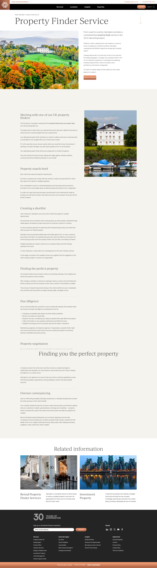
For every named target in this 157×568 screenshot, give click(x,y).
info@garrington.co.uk (131, 2)
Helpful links (116, 537)
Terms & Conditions (118, 550)
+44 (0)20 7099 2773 (148, 2)
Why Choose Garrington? (66, 548)
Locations (73, 7)
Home (16, 14)
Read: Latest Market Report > (20, 2)
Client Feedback (63, 542)
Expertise (100, 7)
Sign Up (81, 529)
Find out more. (79, 565)
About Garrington (64, 537)
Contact (141, 7)
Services (60, 7)
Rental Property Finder (39, 559)
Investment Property (39, 553)
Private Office (37, 545)
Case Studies (62, 545)
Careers (115, 542)
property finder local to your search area (62, 123)
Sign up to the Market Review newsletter (47, 525)
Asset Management (39, 556)
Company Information (65, 550)
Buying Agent (37, 542)
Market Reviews (89, 539)
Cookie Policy (116, 548)
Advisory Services (38, 548)
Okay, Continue (93, 565)
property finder (104, 35)
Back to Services (89, 77)
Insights (87, 7)
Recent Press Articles (91, 548)
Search (149, 7)
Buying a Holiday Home (40, 550)
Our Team (61, 539)
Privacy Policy (117, 545)
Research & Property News (92, 542)
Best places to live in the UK (93, 545)
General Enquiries (118, 539)
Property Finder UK (38, 539)
